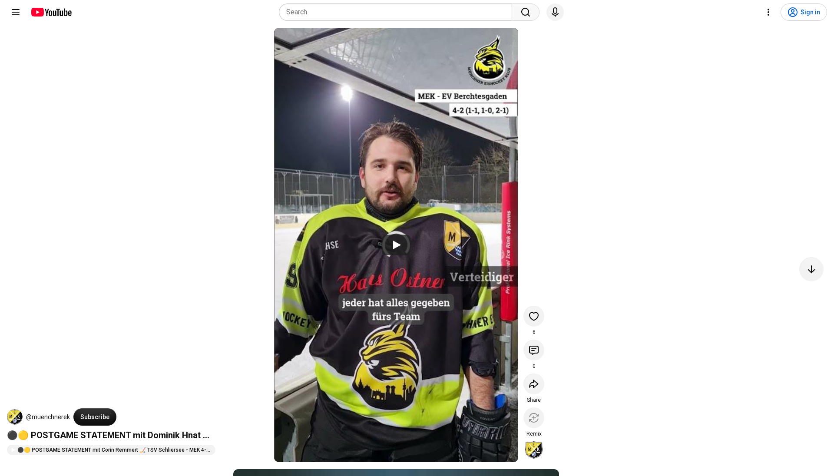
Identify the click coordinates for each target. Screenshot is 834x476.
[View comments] (533, 350)
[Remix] (533, 417)
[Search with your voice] (555, 12)
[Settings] (768, 12)
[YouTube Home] (51, 12)
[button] (15, 417)
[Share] (533, 384)
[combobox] (398, 12)
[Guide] (15, 12)
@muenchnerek (48, 416)
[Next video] (811, 269)
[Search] (525, 12)
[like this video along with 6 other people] (533, 316)
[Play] (396, 245)
